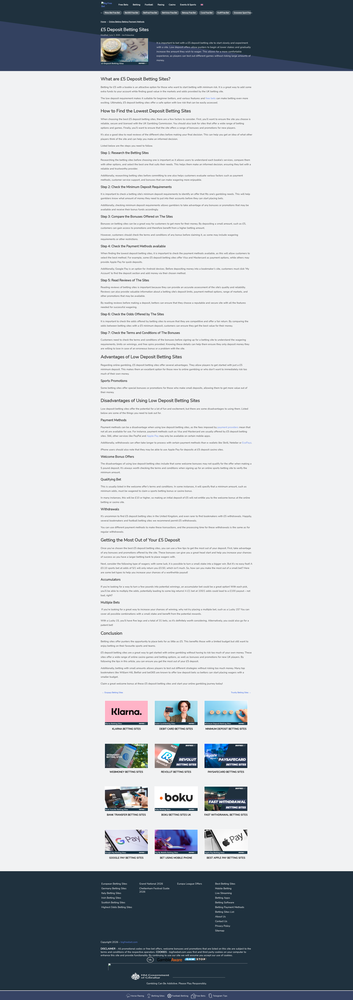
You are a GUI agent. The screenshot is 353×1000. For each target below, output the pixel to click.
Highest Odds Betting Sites (116, 907)
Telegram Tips (220, 995)
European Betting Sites (114, 883)
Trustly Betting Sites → (241, 692)
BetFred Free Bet (150, 13)
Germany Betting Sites (113, 888)
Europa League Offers (189, 883)
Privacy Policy (222, 926)
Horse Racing (137, 995)
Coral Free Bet (206, 13)
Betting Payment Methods (133, 21)
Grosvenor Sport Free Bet (244, 13)
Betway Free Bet (189, 13)
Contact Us (221, 921)
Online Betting (115, 21)
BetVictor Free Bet (169, 13)
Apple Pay (153, 436)
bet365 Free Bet (131, 13)
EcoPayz (246, 442)
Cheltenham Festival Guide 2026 (154, 890)
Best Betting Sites (225, 883)
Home (103, 21)
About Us (220, 916)
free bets (211, 98)
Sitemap (219, 930)
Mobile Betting (223, 888)
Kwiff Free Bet (223, 13)
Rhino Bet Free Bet (112, 13)
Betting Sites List (224, 912)
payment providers (227, 427)
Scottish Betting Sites (113, 902)
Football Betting (180, 995)
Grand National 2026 (151, 883)
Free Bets (200, 995)
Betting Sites (158, 995)
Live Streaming (223, 893)
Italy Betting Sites (111, 893)
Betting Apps (222, 897)
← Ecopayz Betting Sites (112, 692)
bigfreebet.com (129, 942)
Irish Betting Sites (111, 897)
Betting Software (224, 902)
